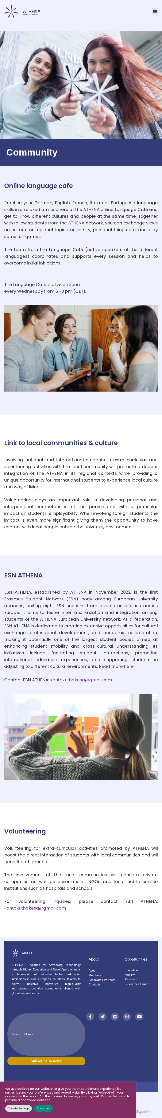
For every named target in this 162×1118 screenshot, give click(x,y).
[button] (155, 11)
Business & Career (137, 984)
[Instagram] (127, 1017)
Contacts (94, 984)
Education (131, 970)
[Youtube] (139, 1017)
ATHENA (91, 209)
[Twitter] (103, 1017)
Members (95, 975)
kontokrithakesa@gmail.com (81, 680)
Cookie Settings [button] (18, 1108)
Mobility (130, 974)
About (92, 970)
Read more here (116, 666)
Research (131, 979)
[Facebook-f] (90, 1017)
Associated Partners (102, 979)
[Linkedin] (115, 1017)
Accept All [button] (43, 1108)
